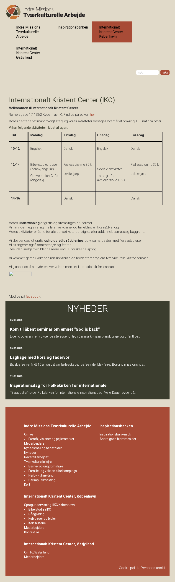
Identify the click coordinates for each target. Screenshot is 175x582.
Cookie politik (129, 568)
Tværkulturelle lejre (38, 462)
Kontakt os (31, 532)
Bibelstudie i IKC (39, 509)
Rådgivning (36, 514)
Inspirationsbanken (73, 27)
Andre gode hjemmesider (118, 439)
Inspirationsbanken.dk (115, 434)
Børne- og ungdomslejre (45, 466)
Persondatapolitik (153, 568)
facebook (33, 296)
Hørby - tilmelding (41, 475)
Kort (27, 484)
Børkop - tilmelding (41, 480)
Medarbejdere (34, 443)
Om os (28, 434)
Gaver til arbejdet (36, 457)
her (92, 115)
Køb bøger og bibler (42, 518)
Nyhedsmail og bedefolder (43, 448)
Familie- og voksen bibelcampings (52, 471)
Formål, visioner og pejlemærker (51, 439)
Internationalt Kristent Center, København (111, 32)
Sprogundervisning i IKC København (49, 505)
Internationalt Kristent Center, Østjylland (28, 53)
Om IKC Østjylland (36, 552)
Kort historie (37, 523)
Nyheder (30, 452)
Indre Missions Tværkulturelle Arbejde (28, 32)
